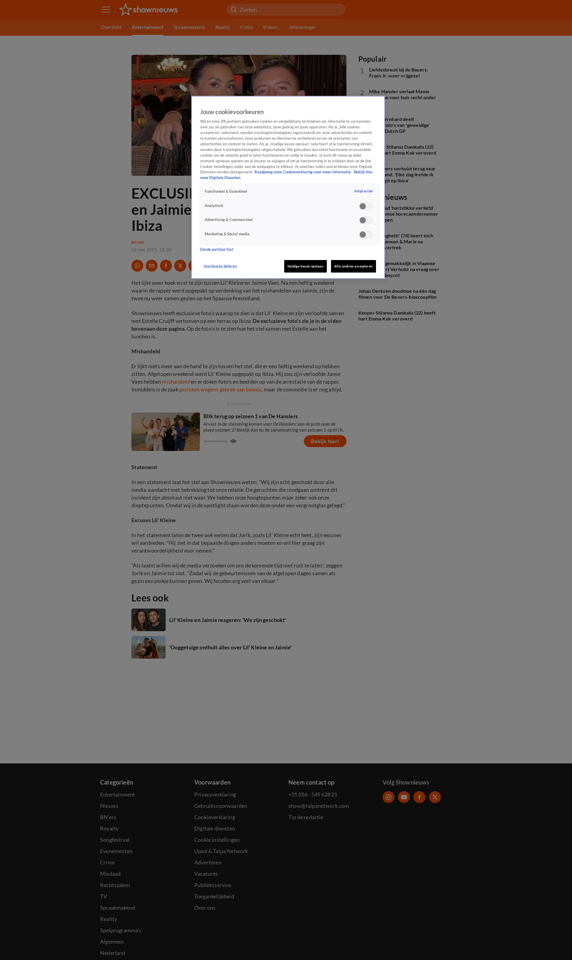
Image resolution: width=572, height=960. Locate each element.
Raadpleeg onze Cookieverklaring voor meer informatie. (303, 172)
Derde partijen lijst (216, 249)
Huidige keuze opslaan (305, 266)
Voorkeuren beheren (220, 266)
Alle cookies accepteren (353, 266)
